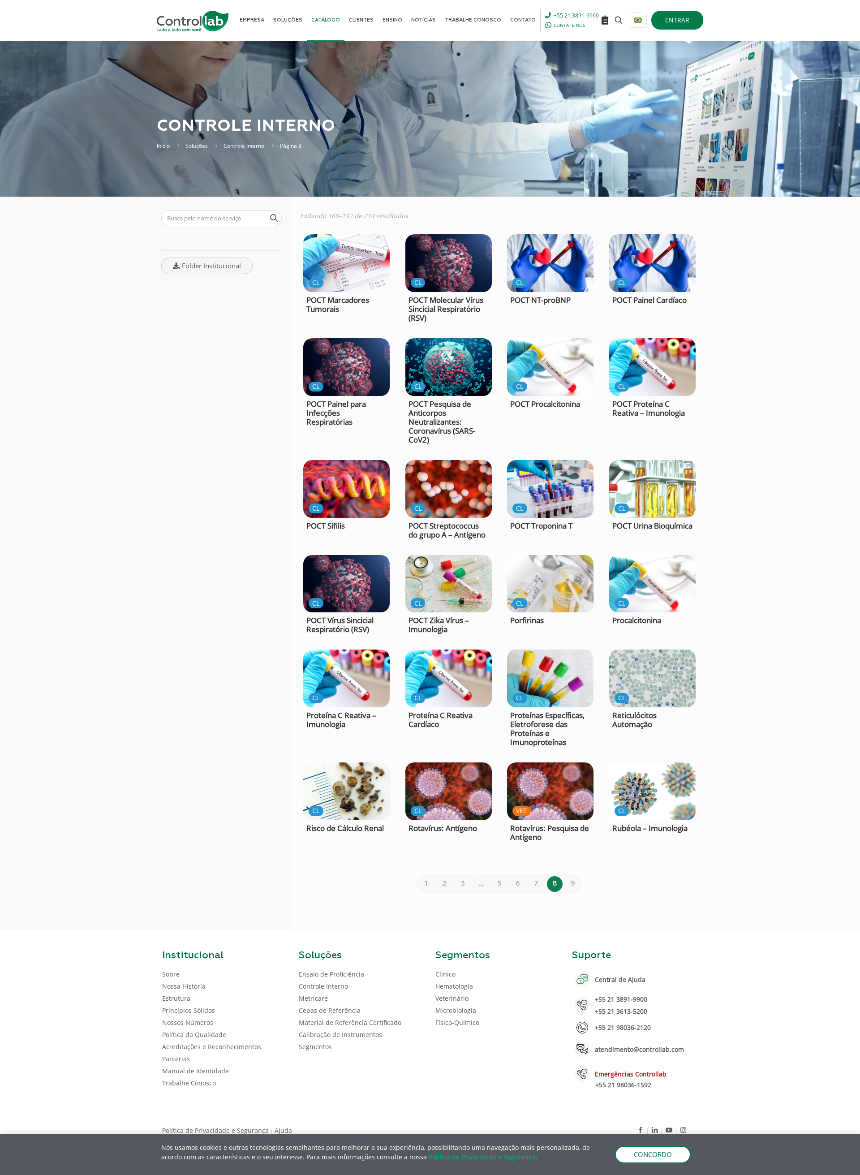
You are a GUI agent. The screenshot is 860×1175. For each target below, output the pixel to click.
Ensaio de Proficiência (331, 974)
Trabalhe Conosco (189, 1083)
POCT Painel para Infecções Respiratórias (336, 413)
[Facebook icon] (640, 1129)
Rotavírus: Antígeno (442, 828)
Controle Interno (244, 146)
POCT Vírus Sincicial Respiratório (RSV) (340, 624)
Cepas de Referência (330, 1010)
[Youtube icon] (669, 1129)
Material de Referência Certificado (350, 1022)
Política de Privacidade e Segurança (215, 1130)
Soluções (196, 146)
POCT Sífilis (325, 526)
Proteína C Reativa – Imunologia (341, 719)
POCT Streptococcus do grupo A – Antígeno (447, 530)
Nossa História (184, 986)
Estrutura (176, 998)
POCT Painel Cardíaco (649, 300)
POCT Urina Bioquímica (652, 526)
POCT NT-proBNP (540, 300)
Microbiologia (455, 1010)
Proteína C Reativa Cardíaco (440, 719)
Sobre (171, 974)
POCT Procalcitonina (545, 404)
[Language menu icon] (638, 20)
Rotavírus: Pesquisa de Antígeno (549, 832)
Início (163, 146)
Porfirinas (527, 620)
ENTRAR (677, 20)
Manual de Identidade (195, 1071)
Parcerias (176, 1058)
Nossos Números (187, 1022)
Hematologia (454, 986)
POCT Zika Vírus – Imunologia (438, 624)
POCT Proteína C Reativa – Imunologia (648, 408)
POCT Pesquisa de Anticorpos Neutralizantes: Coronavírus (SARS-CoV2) (441, 422)
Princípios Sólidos (188, 1010)
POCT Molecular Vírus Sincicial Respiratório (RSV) (445, 309)
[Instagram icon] (683, 1129)
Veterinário (452, 998)
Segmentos (315, 1046)
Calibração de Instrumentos (340, 1034)
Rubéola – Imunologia (650, 828)
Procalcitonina (636, 620)
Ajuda (283, 1130)
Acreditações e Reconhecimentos (211, 1046)
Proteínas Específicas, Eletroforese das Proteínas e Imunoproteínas (547, 728)
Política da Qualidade (194, 1034)
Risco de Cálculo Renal (345, 828)
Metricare (313, 998)
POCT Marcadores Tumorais (337, 304)
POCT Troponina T (541, 526)
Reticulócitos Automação (634, 719)
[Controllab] (192, 20)
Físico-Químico (457, 1022)
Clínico (445, 974)
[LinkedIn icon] (654, 1129)
